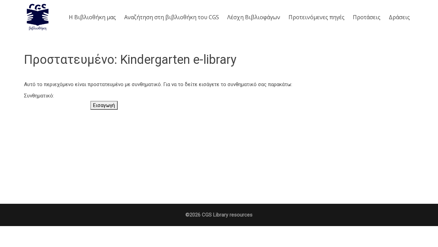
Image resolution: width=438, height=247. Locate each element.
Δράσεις (399, 17)
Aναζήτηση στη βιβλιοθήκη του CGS (171, 17)
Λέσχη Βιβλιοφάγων (253, 17)
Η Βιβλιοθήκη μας (92, 17)
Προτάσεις (367, 17)
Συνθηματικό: (39, 96)
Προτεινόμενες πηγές (316, 17)
